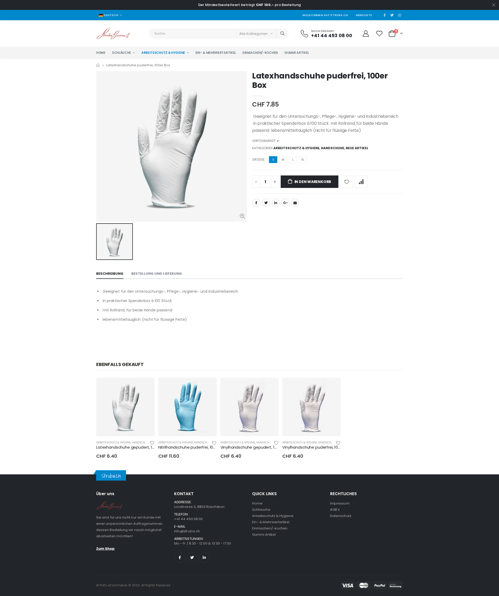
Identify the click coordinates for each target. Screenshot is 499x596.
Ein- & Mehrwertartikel (271, 522)
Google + (285, 203)
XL (302, 160)
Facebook (256, 203)
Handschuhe (332, 148)
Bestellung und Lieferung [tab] (156, 273)
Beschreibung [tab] (109, 273)
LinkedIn (276, 203)
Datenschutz (340, 515)
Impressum (340, 503)
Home (98, 65)
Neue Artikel (357, 148)
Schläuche (261, 509)
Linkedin (204, 557)
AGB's (335, 509)
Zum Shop (105, 548)
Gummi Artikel (264, 534)
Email (295, 203)
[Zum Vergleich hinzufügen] (361, 181)
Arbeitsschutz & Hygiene (296, 148)
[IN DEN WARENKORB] (146, 386)
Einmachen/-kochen (269, 528)
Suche (282, 33)
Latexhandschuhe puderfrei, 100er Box (320, 80)
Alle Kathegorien (253, 33)
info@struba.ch (187, 531)
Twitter (266, 203)
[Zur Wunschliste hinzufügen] (346, 181)
